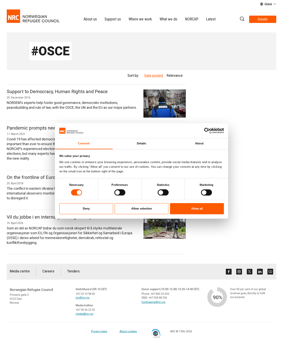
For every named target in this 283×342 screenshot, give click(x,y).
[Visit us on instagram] (239, 272)
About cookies (128, 331)
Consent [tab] (84, 143)
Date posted (153, 75)
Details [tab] (141, 143)
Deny (86, 208)
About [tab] (199, 143)
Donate (263, 19)
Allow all (197, 208)
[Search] (241, 19)
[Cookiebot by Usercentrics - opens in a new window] (207, 131)
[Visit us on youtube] (270, 272)
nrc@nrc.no (83, 297)
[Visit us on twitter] (249, 272)
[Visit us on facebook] (229, 272)
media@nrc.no (84, 313)
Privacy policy (99, 331)
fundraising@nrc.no (153, 302)
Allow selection (141, 208)
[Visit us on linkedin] (260, 272)
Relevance (175, 75)
